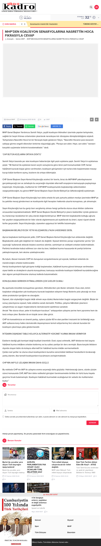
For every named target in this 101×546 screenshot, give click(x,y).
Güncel (18, 39)
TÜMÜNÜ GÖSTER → (91, 24)
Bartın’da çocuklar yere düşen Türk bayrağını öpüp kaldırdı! (12, 464)
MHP (23, 39)
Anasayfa (10, 39)
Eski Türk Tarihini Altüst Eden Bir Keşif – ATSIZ (86, 463)
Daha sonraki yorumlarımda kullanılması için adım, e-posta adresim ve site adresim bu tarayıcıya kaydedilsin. (46, 417)
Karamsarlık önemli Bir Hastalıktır (44, 24)
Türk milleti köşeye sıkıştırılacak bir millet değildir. (61, 464)
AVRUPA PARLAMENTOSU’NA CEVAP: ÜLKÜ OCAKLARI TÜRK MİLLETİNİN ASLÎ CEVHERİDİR (36, 468)
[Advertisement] (50, 107)
